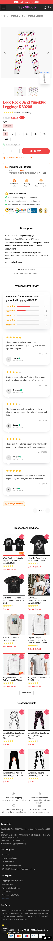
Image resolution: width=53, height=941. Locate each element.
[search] (45, 7)
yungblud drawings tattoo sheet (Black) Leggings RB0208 (13, 735)
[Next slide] (48, 52)
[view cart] (49, 7)
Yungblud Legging (34, 16)
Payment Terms (8, 884)
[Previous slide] (5, 52)
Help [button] (48, 938)
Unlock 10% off (5, 929)
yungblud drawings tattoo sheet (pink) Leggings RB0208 (38, 735)
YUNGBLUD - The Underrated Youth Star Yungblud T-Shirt (37, 600)
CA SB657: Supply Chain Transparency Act (18, 869)
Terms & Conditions (9, 858)
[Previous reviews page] (35, 510)
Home (3, 16)
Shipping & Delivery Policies (12, 881)
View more (27, 693)
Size (5, 130)
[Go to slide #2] (33, 91)
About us (5, 855)
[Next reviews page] (47, 510)
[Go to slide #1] (20, 91)
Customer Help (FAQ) (10, 895)
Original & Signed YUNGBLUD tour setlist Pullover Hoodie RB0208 (37, 640)
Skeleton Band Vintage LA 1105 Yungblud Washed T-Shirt (13, 600)
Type (5, 122)
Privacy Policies (8, 862)
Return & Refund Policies (11, 888)
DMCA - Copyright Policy (11, 865)
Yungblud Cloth (16, 16)
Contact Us (6, 892)
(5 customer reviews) (22, 112)
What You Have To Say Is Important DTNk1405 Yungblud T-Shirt (13, 560)
